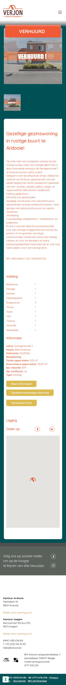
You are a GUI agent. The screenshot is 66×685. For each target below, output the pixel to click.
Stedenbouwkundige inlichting (30, 392)
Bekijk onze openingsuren (17, 612)
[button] (33, 479)
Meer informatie (21, 383)
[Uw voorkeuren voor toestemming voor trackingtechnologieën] (6, 679)
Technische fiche (21, 403)
